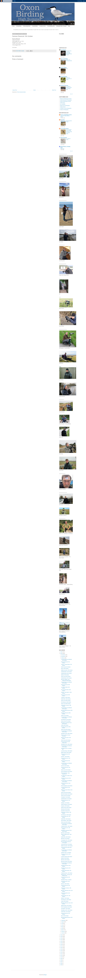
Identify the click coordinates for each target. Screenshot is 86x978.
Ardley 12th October (64, 901)
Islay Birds (63, 119)
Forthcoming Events (26, 26)
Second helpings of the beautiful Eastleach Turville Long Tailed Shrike (69, 131)
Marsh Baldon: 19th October (66, 820)
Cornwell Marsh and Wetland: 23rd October (66, 764)
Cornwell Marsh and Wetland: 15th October (66, 863)
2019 (61, 942)
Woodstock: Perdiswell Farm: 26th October (66, 723)
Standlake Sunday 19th (65, 810)
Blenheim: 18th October (65, 832)
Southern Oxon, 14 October (66, 852)
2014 (61, 950)
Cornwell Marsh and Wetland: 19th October (66, 824)
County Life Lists (42, 26)
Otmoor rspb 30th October (66, 676)
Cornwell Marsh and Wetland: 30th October (66, 683)
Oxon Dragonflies (64, 76)
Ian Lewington (62, 104)
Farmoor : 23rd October (65, 756)
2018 (61, 944)
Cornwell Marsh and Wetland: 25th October (66, 731)
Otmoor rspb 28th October (66, 703)
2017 (61, 945)
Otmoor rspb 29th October (66, 700)
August (62, 921)
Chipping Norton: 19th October (66, 826)
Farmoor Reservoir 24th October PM (65, 742)
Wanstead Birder (64, 137)
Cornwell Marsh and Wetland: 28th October (66, 708)
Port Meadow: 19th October (66, 814)
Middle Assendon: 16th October (67, 845)
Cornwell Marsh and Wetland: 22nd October (66, 781)
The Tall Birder (63, 49)
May (62, 926)
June (62, 925)
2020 (61, 941)
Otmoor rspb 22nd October (66, 792)
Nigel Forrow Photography (65, 105)
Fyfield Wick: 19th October (66, 818)
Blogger (45, 974)
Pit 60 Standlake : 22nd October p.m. (65, 773)
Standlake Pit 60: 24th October (66, 744)
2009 (61, 958)
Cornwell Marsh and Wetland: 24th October (66, 746)
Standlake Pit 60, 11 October (66, 879)
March (62, 929)
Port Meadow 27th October (66, 719)
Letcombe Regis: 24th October (66, 750)
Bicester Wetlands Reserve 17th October (66, 842)
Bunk (67, 68)
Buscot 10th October (65, 915)
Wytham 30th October (65, 674)
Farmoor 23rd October (65, 765)
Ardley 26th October (64, 725)
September (63, 920)
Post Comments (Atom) (21, 92)
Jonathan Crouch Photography (65, 108)
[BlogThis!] (28, 51)
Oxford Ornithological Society (65, 101)
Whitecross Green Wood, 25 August (68, 78)
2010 (61, 956)
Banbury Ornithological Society (65, 98)
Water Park (62, 148)
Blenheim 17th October (65, 838)
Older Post (54, 90)
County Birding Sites (51, 26)
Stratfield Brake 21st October (66, 798)
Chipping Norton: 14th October (66, 873)
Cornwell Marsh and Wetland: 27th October (66, 717)
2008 (61, 960)
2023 (61, 936)
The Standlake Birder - (65, 128)
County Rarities (35, 26)
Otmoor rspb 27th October (66, 721)
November (63, 656)
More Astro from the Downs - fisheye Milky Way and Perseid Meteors (69, 52)
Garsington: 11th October (65, 908)
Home (13, 26)
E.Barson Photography (64, 109)
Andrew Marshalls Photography (66, 100)
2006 (61, 963)
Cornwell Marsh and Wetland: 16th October (66, 850)
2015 (61, 949)
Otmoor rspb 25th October (66, 729)
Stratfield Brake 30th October (66, 673)
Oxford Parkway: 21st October (66, 804)
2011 (61, 955)
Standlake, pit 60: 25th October (66, 733)
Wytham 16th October (65, 858)
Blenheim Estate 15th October (66, 861)
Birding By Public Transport (61, 26)
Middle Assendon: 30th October (67, 670)
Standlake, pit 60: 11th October (66, 910)
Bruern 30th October (65, 668)
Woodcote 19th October (65, 809)
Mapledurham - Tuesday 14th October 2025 (66, 875)
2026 (61, 651)
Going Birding (18, 26)
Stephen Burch (63, 106)
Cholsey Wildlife (64, 67)
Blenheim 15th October (65, 859)
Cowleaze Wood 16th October (66, 856)
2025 (61, 653)
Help (69, 26)
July (62, 923)
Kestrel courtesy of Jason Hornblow (65, 735)
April (62, 928)
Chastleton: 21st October (65, 797)
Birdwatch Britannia (64, 85)
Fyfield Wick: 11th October (66, 911)
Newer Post (15, 90)
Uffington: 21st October (65, 802)
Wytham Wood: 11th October (66, 905)
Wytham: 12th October (65, 898)
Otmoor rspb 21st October (65, 795)
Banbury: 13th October (65, 883)
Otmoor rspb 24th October (66, 740)
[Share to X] (29, 51)
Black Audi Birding (64, 58)
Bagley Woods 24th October (66, 752)
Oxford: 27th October (65, 715)
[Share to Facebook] (30, 51)
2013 (61, 952)
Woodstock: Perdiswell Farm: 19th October (66, 831)
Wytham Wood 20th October (66, 807)
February (63, 931)
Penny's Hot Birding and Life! (66, 114)
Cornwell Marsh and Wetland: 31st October (66, 660)
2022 (61, 938)
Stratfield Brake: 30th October (66, 671)
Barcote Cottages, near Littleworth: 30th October (66, 680)
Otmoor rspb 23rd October (66, 769)
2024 (61, 934)
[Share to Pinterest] (32, 51)
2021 (61, 939)
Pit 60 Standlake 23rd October (66, 771)
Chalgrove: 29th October (65, 697)
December (63, 654)
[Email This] (26, 51)
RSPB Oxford (62, 102)
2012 (61, 953)
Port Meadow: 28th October (66, 702)
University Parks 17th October (66, 844)
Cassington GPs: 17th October (66, 840)
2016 (61, 947)
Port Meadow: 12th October (66, 899)
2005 (61, 964)
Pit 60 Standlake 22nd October (66, 785)
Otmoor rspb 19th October (66, 822)
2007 (61, 961)
